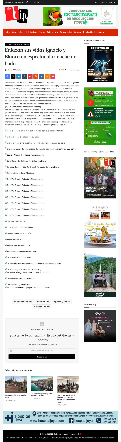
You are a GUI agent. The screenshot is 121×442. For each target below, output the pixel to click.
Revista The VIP (42, 306)
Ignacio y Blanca (62, 301)
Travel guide (88, 32)
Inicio (95, 2)
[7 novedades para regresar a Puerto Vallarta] (42, 383)
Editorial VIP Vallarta (14, 70)
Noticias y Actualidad (20, 32)
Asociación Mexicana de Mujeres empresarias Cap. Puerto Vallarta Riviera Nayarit (67, 398)
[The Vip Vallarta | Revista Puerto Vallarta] (16, 15)
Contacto (103, 2)
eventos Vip (43, 301)
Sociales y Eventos (37, 32)
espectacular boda (23, 301)
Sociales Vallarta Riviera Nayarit (17, 44)
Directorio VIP (100, 32)
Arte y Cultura (60, 32)
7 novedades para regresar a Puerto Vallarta (41, 394)
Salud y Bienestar (74, 32)
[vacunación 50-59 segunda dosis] (16, 384)
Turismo (50, 32)
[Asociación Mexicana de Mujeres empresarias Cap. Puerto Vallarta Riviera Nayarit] (68, 384)
